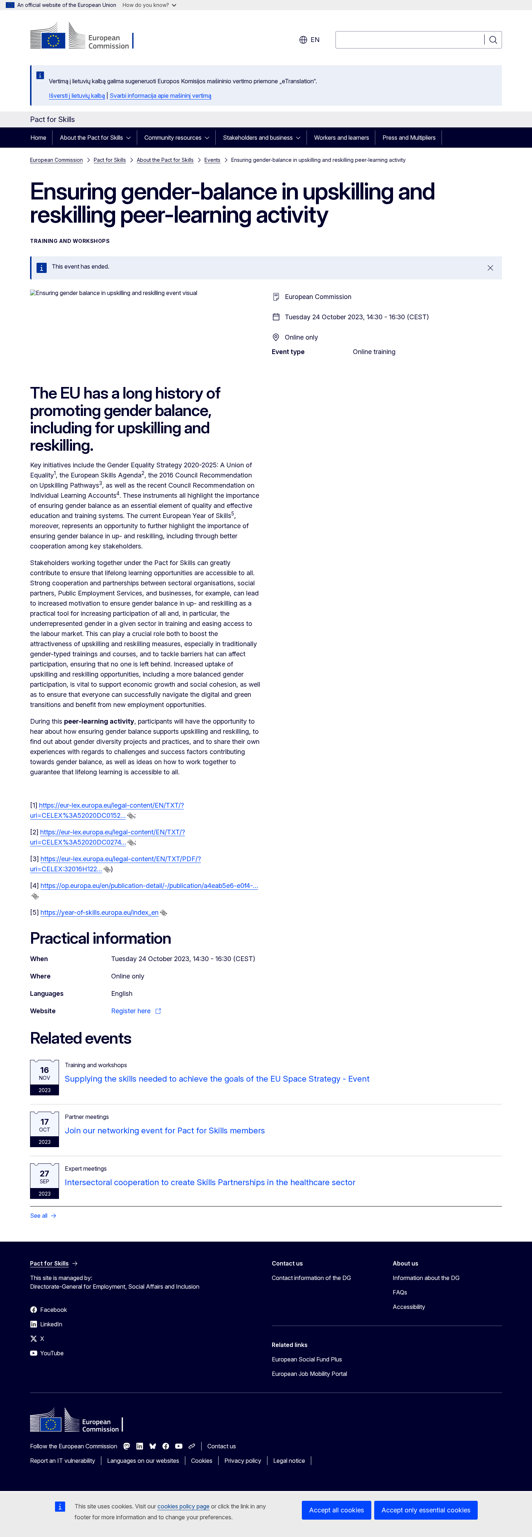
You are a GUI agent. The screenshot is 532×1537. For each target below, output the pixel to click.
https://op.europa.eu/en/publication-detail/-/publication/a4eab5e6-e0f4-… (149, 885)
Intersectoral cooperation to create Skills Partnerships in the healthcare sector (210, 1182)
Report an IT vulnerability (62, 1460)
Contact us (221, 1446)
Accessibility (409, 1306)
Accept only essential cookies (425, 1510)
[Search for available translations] (130, 816)
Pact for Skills (110, 160)
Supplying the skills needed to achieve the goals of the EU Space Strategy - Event (217, 1078)
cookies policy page (183, 1506)
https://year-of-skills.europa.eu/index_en (100, 912)
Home (38, 137)
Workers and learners (341, 137)
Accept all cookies (336, 1510)
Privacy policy (242, 1460)
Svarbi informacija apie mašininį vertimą (160, 95)
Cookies (201, 1460)
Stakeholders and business (258, 137)
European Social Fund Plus (307, 1359)
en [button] (315, 39)
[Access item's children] (130, 137)
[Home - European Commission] (88, 36)
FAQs (400, 1292)
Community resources (173, 137)
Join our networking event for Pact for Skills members (165, 1130)
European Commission (56, 160)
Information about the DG (426, 1277)
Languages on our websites (143, 1460)
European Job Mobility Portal (309, 1373)
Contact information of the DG (311, 1277)
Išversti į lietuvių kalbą (77, 95)
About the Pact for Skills (91, 137)
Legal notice (289, 1460)
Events (212, 160)
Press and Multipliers (409, 137)
